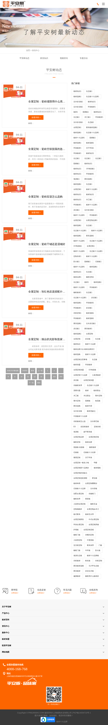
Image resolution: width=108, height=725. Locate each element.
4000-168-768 (17, 669)
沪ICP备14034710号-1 (81, 713)
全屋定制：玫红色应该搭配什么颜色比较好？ (47, 291)
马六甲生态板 (94, 566)
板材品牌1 (77, 277)
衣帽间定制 (89, 535)
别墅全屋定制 (78, 494)
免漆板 (76, 432)
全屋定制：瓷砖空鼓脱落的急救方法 (47, 149)
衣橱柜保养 (77, 385)
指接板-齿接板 (78, 447)
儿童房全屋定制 (79, 504)
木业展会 (87, 396)
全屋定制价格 (94, 437)
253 (61, 377)
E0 (74, 427)
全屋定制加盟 (78, 370)
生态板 (97, 339)
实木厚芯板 (94, 421)
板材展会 (97, 390)
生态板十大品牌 (93, 385)
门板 (100, 545)
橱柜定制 (76, 442)
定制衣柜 (97, 427)
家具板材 (76, 571)
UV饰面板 (92, 370)
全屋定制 (89, 334)
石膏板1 (98, 262)
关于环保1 (90, 148)
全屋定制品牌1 (91, 220)
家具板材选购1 (91, 127)
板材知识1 (77, 91)
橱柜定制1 (90, 277)
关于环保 (88, 457)
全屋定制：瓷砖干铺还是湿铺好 (46, 244)
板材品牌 (88, 442)
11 (28, 377)
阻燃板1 (86, 112)
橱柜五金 (93, 504)
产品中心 (5, 613)
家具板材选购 (78, 566)
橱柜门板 (76, 535)
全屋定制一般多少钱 (81, 463)
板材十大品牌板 (93, 556)
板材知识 (76, 344)
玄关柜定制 (77, 545)
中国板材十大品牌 (80, 416)
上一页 (40, 371)
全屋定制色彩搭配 (80, 478)
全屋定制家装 (78, 519)
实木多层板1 (78, 102)
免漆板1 (76, 179)
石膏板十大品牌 (79, 488)
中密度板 (90, 540)
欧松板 (87, 561)
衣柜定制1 (77, 313)
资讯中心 (35, 50)
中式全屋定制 (94, 519)
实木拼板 (93, 488)
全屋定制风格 (94, 525)
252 (54, 377)
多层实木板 (89, 571)
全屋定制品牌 (78, 437)
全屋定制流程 (89, 530)
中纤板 (87, 550)
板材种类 (76, 483)
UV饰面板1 (90, 169)
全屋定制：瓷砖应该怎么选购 (45, 196)
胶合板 (94, 478)
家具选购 (76, 406)
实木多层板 (77, 411)
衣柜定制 (98, 561)
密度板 (87, 499)
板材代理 (88, 406)
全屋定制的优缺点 (80, 473)
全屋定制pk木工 (93, 509)
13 (41, 377)
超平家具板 (88, 432)
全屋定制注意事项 (80, 359)
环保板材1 (92, 107)
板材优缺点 (91, 411)
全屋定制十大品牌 (80, 375)
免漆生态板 (77, 556)
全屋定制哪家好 (91, 483)
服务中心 (5, 632)
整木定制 (98, 396)
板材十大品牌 (90, 344)
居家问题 (76, 390)
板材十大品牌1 (79, 138)
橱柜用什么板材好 (92, 576)
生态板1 (89, 91)
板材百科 (5, 620)
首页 (28, 50)
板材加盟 (76, 365)
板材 (87, 390)
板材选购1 (77, 97)
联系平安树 (6, 645)
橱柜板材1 (77, 292)
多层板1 (76, 210)
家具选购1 (88, 179)
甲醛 (95, 463)
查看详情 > (35, 117)
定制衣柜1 (77, 256)
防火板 (97, 550)
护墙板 (76, 530)
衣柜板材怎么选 (79, 421)
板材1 (75, 112)
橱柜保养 (76, 499)
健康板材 (76, 576)
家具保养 (90, 545)
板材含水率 (89, 514)
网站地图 (5, 652)
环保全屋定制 (78, 525)
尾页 (38, 383)
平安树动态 (24, 58)
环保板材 (88, 365)
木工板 (76, 396)
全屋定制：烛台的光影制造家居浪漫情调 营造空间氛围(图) (47, 339)
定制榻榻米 (77, 509)
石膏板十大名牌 (89, 452)
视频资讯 (64, 58)
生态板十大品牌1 (92, 97)
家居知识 (44, 58)
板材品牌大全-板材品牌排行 (84, 349)
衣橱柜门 (92, 494)
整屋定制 (76, 457)
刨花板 (97, 401)
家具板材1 (88, 329)
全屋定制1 (77, 127)
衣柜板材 (76, 561)
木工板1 (87, 117)
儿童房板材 (96, 375)
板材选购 (76, 354)
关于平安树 (6, 607)
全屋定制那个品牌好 (81, 468)
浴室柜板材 (84, 427)
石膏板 (76, 452)
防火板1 (76, 262)
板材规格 (97, 468)
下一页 (31, 383)
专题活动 (84, 58)
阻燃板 (87, 401)
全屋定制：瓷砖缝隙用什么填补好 (47, 101)
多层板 (87, 339)
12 (35, 377)
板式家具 (76, 514)
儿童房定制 (77, 540)
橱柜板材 (92, 447)
